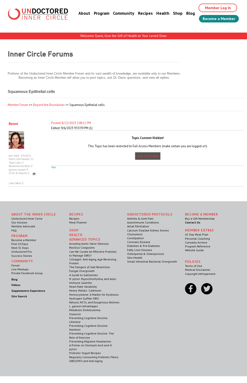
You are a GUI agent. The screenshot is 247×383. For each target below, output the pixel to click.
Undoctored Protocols (149, 214)
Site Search (19, 296)
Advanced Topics (84, 239)
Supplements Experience (28, 290)
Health (162, 13)
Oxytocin (75, 314)
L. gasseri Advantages (83, 306)
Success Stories (21, 256)
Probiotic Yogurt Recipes (85, 353)
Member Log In (218, 7)
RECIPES (76, 214)
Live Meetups (20, 269)
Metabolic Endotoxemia (84, 310)
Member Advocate (23, 226)
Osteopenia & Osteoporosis (145, 254)
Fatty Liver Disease (139, 250)
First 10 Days (19, 244)
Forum (15, 265)
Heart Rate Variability (83, 286)
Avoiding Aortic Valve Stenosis (89, 243)
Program (101, 13)
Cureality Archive (196, 242)
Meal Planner (78, 222)
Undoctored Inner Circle (26, 218)
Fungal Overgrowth (82, 271)
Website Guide (194, 250)
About (84, 13)
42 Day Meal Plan (196, 234)
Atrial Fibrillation (138, 226)
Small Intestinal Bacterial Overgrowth (152, 261)
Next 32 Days (20, 248)
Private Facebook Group (27, 273)
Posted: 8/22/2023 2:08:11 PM (71, 123)
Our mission (19, 222)
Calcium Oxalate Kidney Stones (148, 230)
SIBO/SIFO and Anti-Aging (86, 361)
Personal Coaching (197, 238)
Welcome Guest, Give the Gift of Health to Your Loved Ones (123, 36)
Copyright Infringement (200, 274)
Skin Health (134, 257)
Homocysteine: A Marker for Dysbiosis (94, 294)
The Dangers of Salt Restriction (89, 267)
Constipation (135, 238)
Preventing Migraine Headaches (90, 341)
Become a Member (219, 18)
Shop (178, 13)
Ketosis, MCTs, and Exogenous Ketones (94, 302)
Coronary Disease (138, 242)
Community (123, 13)
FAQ (14, 230)
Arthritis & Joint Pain (140, 218)
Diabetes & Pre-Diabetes (143, 246)
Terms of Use (193, 266)
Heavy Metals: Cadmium (85, 290)
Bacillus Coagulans (82, 247)
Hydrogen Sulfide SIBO (84, 298)
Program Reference (197, 246)
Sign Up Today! (147, 156)
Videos (15, 285)
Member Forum (18, 105)
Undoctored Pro (21, 251)
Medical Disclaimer (197, 270)
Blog (190, 13)
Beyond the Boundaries (49, 105)
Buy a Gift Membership (200, 218)
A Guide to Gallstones (83, 275)
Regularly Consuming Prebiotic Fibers (93, 357)
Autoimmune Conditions (143, 222)
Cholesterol (135, 234)
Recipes (145, 13)
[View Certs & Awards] (34, 173)
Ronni (13, 123)
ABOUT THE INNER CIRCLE (33, 214)
